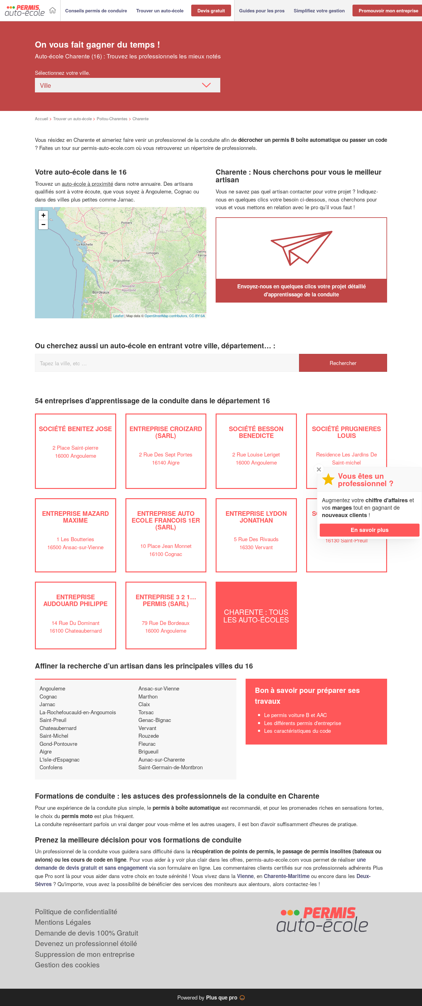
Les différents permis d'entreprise (302, 723)
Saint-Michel (54, 735)
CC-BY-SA (197, 315)
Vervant (147, 728)
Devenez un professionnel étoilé (86, 943)
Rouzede (148, 735)
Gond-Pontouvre (58, 743)
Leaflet (118, 315)
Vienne (245, 876)
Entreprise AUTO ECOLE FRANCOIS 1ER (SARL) (166, 520)
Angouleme (52, 688)
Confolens (51, 767)
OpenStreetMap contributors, (167, 315)
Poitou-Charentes (112, 118)
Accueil (41, 118)
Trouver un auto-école (72, 118)
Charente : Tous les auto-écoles (256, 615)
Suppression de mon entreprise (85, 954)
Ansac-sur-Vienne (158, 688)
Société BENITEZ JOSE (75, 428)
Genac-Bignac (154, 720)
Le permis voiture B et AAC (295, 715)
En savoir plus (370, 530)
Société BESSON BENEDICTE (256, 432)
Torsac (146, 712)
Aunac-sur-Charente (161, 759)
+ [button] (43, 215)
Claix (144, 704)
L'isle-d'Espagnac (60, 759)
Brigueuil (148, 751)
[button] (96, 11)
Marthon (148, 696)
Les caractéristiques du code (297, 730)
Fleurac (147, 743)
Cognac (48, 696)
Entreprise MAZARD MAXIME (75, 516)
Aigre (46, 751)
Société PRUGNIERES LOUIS (346, 432)
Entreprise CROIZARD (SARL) (165, 432)
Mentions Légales (63, 922)
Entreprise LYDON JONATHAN (256, 516)
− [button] (43, 224)
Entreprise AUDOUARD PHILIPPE (75, 600)
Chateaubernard (58, 728)
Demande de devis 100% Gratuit (86, 932)
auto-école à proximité (87, 183)
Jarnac (47, 704)
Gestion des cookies (67, 964)
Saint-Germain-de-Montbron (170, 767)
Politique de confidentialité (76, 911)
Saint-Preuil (53, 720)
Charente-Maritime (287, 876)
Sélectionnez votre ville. (62, 72)
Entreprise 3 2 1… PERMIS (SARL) (166, 600)
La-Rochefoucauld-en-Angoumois (78, 712)
